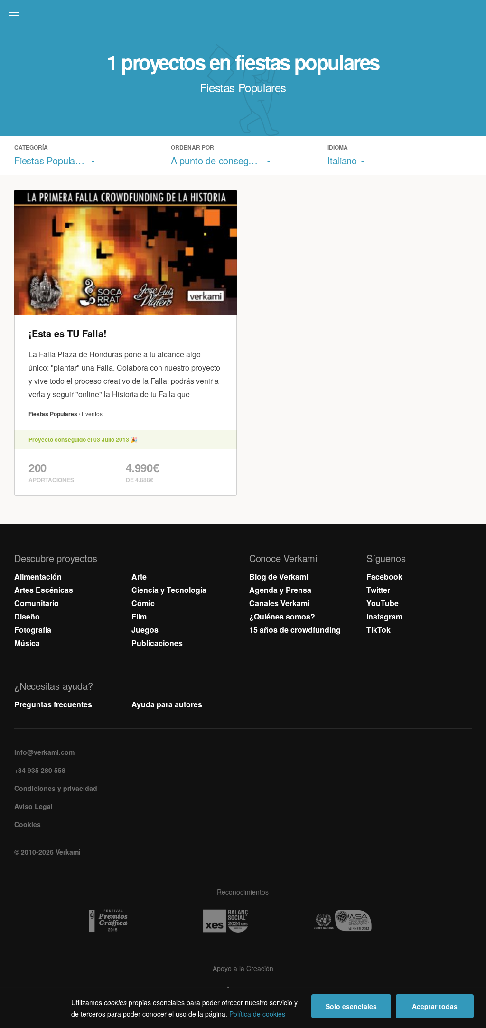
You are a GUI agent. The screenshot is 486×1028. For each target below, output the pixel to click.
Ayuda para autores (166, 704)
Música (27, 643)
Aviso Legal (33, 806)
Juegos (145, 629)
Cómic (143, 603)
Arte (139, 576)
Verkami (244, 15)
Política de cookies (257, 1013)
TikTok (378, 629)
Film (139, 616)
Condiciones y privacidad (55, 788)
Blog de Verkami (278, 576)
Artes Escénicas (43, 589)
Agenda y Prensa (280, 589)
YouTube (382, 603)
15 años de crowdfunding (295, 629)
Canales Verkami (279, 603)
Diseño (27, 616)
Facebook (384, 576)
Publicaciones (157, 643)
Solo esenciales (351, 1006)
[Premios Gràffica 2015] (125, 921)
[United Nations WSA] (360, 921)
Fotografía (32, 629)
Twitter (378, 589)
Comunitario (36, 603)
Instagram (384, 616)
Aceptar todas (435, 1006)
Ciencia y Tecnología (168, 589)
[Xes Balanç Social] (243, 921)
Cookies (27, 824)
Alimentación (38, 576)
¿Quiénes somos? (282, 616)
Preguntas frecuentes (53, 704)
